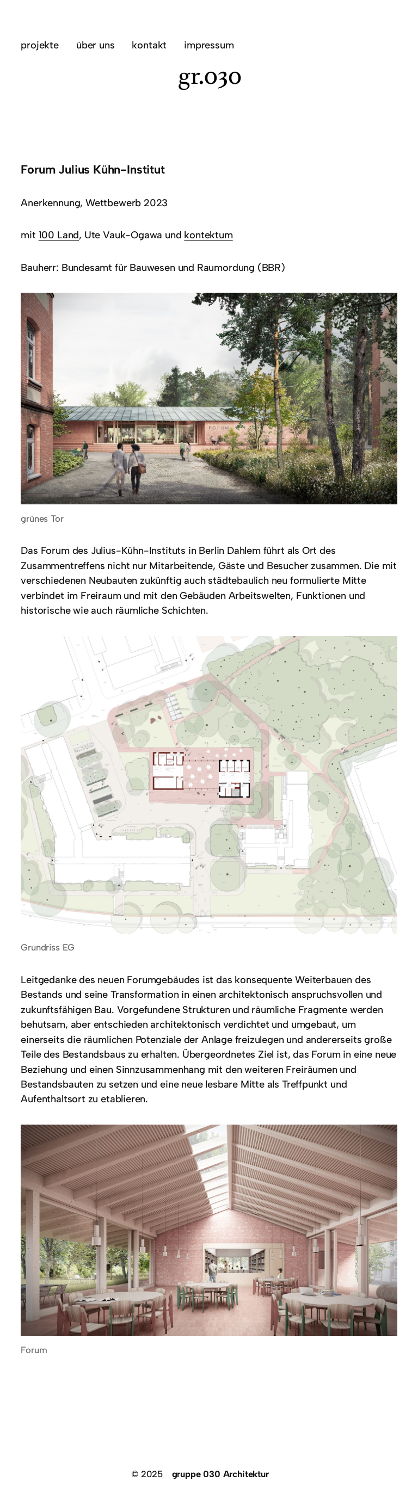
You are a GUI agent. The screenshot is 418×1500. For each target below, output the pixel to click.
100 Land (59, 235)
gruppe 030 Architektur (220, 1473)
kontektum (208, 235)
